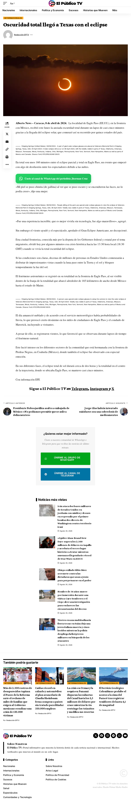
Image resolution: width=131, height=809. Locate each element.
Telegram (79, 388)
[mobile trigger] (6, 3)
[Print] (7, 157)
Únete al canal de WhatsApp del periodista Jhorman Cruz (56, 178)
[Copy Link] (7, 149)
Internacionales (13, 18)
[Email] (7, 141)
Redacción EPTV (21, 35)
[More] (7, 164)
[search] (125, 3)
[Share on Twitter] (7, 134)
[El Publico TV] (65, 3)
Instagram (99, 388)
